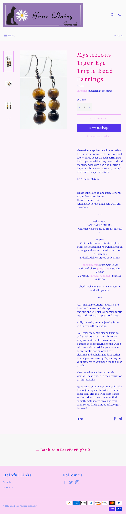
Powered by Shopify (28, 505)
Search (7, 482)
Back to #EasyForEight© (64, 450)
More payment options (99, 136)
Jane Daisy (14, 505)
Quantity (81, 99)
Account (118, 35)
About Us (8, 487)
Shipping (82, 90)
